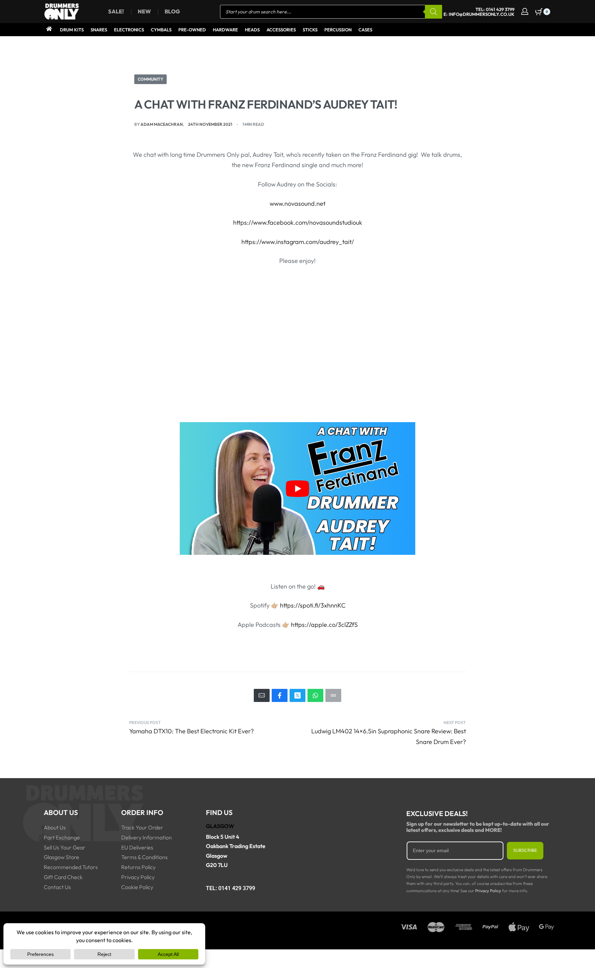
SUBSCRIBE (525, 850)
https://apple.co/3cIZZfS (324, 625)
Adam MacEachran (161, 124)
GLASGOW (220, 826)
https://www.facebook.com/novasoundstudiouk (297, 222)
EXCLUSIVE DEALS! (437, 813)
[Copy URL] (333, 695)
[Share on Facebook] (280, 695)
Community (150, 79)
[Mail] (262, 695)
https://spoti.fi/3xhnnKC (312, 605)
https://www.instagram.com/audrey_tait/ (297, 242)
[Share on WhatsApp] (315, 695)
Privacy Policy (488, 890)
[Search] (433, 12)
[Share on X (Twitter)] (297, 695)
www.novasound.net (297, 203)
